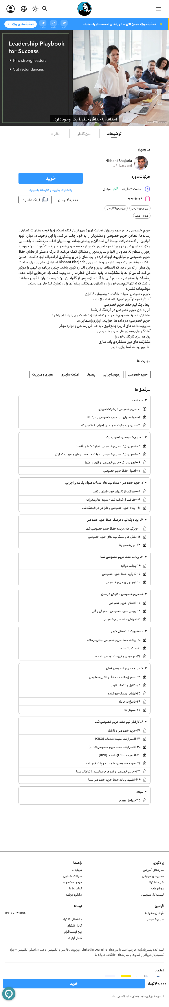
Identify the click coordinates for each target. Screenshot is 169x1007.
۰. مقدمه (137, 400)
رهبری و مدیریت (42, 374)
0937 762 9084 (15, 913)
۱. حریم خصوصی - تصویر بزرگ (124, 437)
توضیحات (114, 133)
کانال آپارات (75, 938)
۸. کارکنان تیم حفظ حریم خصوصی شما (119, 721)
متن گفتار (84, 133)
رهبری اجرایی (112, 374)
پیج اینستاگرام (73, 931)
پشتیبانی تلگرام (72, 919)
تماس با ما (75, 888)
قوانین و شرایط (154, 913)
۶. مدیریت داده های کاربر (127, 631)
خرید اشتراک (155, 882)
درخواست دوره (72, 882)
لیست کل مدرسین (152, 894)
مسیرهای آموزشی (153, 876)
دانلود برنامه (74, 894)
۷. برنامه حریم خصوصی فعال (124, 668)
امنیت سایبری (70, 374)
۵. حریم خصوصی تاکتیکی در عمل (122, 594)
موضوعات (157, 888)
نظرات (55, 133)
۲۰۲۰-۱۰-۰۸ (139, 199)
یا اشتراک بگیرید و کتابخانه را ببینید (50, 190)
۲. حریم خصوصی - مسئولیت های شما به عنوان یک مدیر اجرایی (104, 482)
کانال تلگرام (74, 925)
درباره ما (77, 870)
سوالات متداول (72, 876)
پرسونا (91, 374)
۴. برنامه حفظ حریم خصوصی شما (121, 557)
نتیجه (139, 791)
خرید (51, 178)
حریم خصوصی (138, 374)
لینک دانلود (35, 200)
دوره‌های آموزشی (153, 870)
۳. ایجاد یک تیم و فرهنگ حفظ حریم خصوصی (114, 519)
